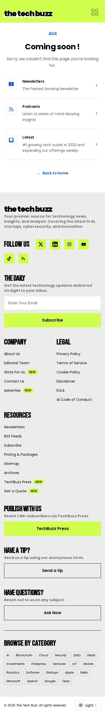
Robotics (12, 672)
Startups (52, 672)
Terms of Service (72, 363)
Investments (15, 664)
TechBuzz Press (52, 528)
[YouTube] (83, 244)
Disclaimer (66, 381)
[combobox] (88, 705)
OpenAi (32, 681)
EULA (60, 390)
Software (32, 672)
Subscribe (52, 320)
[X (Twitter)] (41, 244)
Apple (69, 672)
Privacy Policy (69, 353)
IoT (74, 664)
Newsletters (33, 81)
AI (7, 655)
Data (77, 655)
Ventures (59, 664)
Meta (84, 672)
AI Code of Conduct (74, 399)
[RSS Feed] (23, 258)
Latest (28, 137)
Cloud (43, 655)
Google (49, 681)
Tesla (66, 681)
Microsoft (13, 681)
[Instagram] (69, 244)
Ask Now (52, 613)
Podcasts (31, 106)
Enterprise (38, 664)
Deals (91, 655)
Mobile (88, 664)
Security (61, 655)
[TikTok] (9, 258)
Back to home (52, 173)
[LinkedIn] (55, 244)
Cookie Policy (68, 372)
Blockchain (24, 655)
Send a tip (52, 570)
